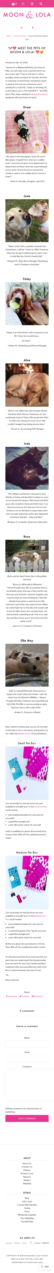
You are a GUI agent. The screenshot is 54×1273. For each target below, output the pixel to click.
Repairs (27, 1180)
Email (27, 1052)
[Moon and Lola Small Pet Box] (27, 773)
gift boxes (25, 733)
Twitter (25, 996)
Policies (27, 1170)
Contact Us (27, 1166)
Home (8, 36)
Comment (27, 1066)
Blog (27, 1198)
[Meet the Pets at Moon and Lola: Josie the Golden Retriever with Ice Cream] (27, 241)
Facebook (12, 996)
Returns (27, 1177)
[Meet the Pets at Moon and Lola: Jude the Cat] (27, 489)
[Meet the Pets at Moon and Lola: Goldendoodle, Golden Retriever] (27, 571)
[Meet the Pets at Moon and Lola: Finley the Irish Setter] (27, 324)
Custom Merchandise (27, 1204)
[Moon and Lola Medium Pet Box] (27, 882)
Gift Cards (27, 1201)
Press (27, 1211)
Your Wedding (27, 1218)
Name (27, 1037)
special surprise (40, 94)
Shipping (27, 1183)
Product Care (27, 1173)
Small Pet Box (40, 806)
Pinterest (38, 996)
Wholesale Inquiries (27, 1214)
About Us (27, 1163)
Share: (27, 992)
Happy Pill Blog (19, 36)
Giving (27, 1208)
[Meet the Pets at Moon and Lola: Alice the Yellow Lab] (27, 406)
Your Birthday (27, 1221)
